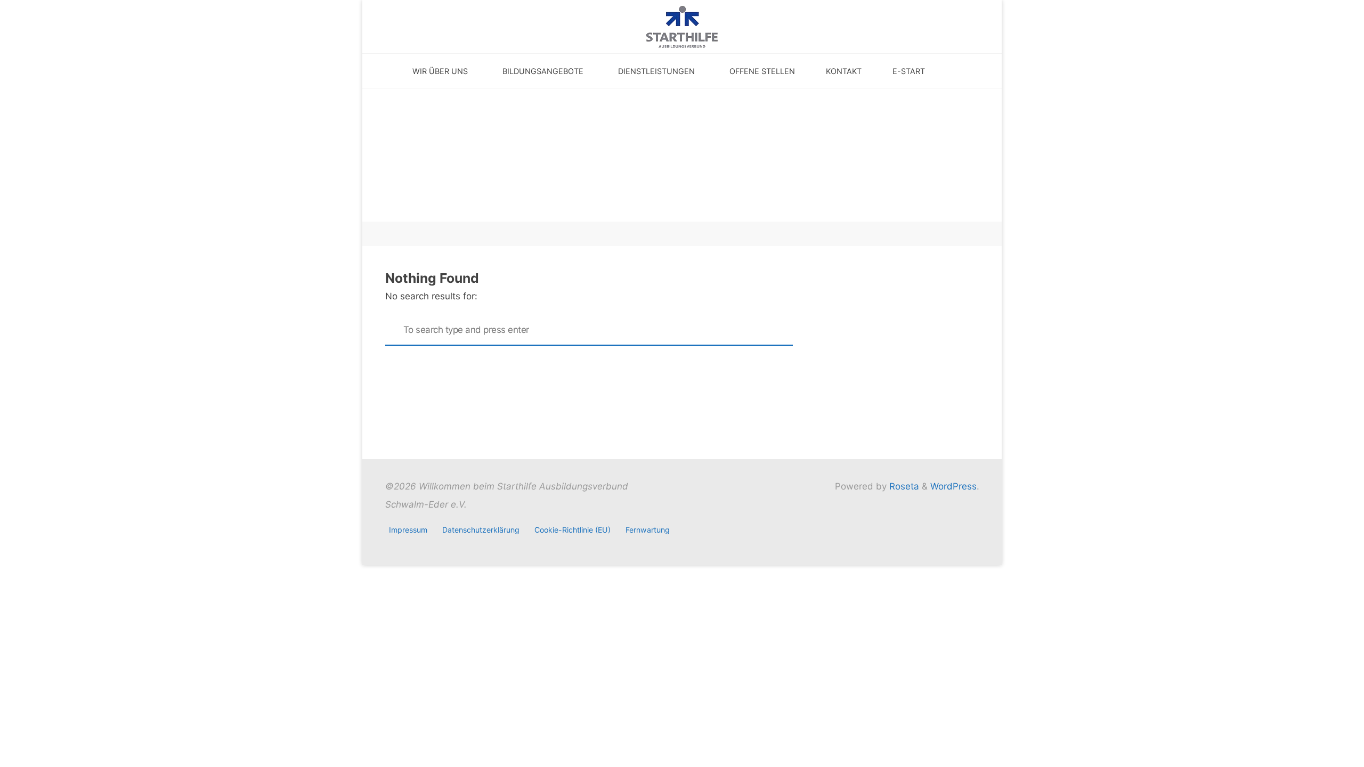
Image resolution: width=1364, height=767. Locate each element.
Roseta (903, 486)
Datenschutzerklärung (480, 529)
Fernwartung (648, 529)
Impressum (408, 529)
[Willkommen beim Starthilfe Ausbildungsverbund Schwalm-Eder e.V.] (682, 26)
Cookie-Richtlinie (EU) (572, 529)
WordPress (953, 486)
